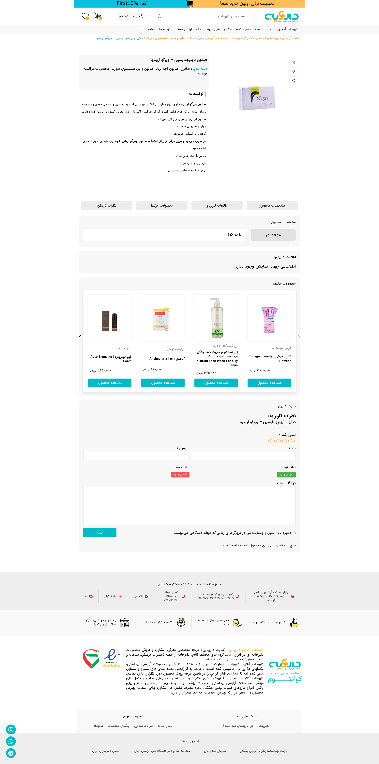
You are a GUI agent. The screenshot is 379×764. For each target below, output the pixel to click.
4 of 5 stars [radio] (275, 439)
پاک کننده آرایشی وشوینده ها (208, 38)
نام (292, 448)
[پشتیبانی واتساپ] (11, 741)
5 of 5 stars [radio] (269, 439)
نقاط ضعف (182, 467)
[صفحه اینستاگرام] (11, 729)
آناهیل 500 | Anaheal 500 (167, 359)
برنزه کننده (124, 348)
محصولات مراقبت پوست (248, 38)
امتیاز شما (287, 435)
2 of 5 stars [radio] (287, 439)
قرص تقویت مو (281, 348)
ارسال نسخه (183, 29)
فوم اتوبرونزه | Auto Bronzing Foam (110, 359)
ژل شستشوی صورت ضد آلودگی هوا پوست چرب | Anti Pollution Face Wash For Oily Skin (216, 359)
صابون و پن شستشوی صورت (166, 38)
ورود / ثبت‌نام (128, 16)
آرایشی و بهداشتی (279, 38)
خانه (297, 38)
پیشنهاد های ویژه (219, 29)
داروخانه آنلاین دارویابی (281, 29)
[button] (80, 336)
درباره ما (165, 29)
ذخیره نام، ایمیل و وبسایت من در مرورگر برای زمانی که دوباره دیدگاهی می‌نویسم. (232, 533)
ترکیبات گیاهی (175, 349)
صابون (185, 68)
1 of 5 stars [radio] (293, 439)
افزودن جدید (286, 475)
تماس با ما (147, 29)
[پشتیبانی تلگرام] (11, 753)
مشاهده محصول (284, 292)
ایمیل (181, 448)
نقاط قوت (289, 467)
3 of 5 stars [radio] (281, 439)
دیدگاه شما (286, 483)
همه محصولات (249, 29)
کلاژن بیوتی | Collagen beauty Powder (270, 358)
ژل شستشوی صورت (225, 345)
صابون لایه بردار (167, 68)
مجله (199, 29)
